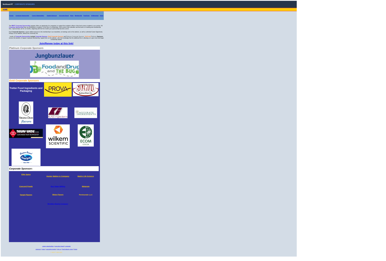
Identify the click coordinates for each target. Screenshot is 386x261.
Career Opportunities (38, 15)
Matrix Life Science (86, 176)
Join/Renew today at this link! (56, 43)
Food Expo (86, 15)
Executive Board (64, 15)
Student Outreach (52, 15)
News (71, 15)
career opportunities (48, 246)
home (75, 249)
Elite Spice (26, 174)
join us (59, 249)
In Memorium (95, 15)
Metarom (85, 186)
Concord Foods (26, 186)
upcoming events (51, 249)
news (43, 249)
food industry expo (67, 249)
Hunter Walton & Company (57, 176)
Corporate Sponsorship (22, 15)
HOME (5, 9)
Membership (78, 15)
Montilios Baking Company (58, 204)
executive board (59, 246)
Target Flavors (26, 195)
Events (11, 15)
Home (101, 15)
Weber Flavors (57, 195)
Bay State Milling (58, 186)
